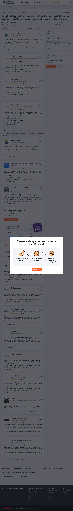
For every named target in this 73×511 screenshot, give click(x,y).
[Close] (61, 239)
